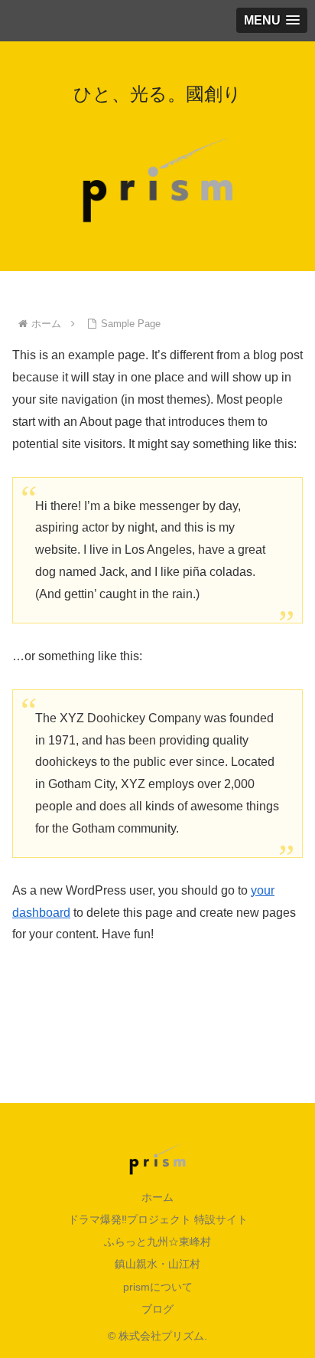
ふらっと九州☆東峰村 (157, 1241)
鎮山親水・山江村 (157, 1264)
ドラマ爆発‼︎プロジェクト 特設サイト (158, 1219)
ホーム (157, 1197)
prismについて (158, 1287)
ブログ (157, 1309)
